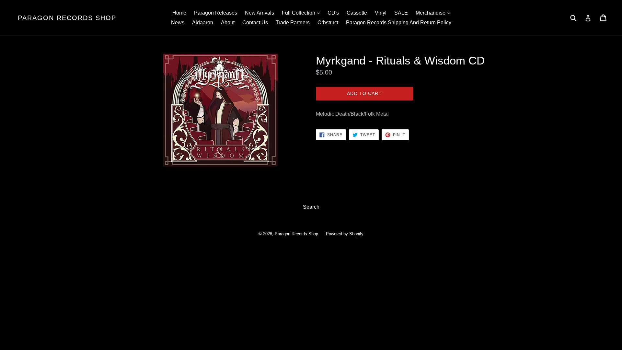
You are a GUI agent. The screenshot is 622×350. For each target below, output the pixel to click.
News (177, 22)
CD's (333, 13)
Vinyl (380, 13)
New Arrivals (259, 13)
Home (179, 13)
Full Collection (302, 13)
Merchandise (434, 13)
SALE (401, 13)
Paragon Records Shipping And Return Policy (398, 22)
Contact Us (255, 22)
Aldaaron (202, 22)
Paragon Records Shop (67, 17)
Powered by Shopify (344, 233)
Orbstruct (327, 22)
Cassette (357, 13)
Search (311, 207)
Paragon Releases (215, 13)
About (228, 22)
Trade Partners (293, 22)
